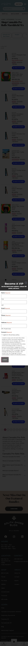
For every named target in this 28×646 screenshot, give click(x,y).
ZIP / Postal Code (6, 328)
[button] (25, 282)
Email (5, 308)
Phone (5, 315)
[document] (14, 323)
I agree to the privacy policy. (11, 334)
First (2, 299)
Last (2, 305)
